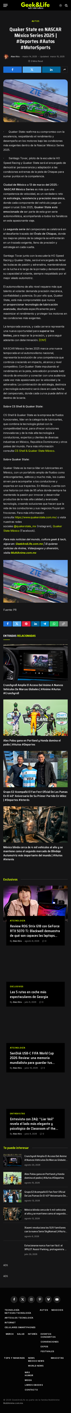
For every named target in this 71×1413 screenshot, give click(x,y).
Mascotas (57, 1358)
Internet (10, 1322)
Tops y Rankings (14, 1358)
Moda (28, 1380)
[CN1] (42, 340)
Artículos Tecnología (19, 1318)
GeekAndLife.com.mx (29, 543)
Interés (32, 1334)
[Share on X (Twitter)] (32, 70)
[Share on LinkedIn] (51, 70)
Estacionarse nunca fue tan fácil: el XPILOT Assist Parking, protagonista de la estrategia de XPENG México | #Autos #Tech (45, 1251)
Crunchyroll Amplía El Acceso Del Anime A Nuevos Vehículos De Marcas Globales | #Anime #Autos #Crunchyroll (33, 689)
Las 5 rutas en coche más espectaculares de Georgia (29, 994)
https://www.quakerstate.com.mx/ (36, 517)
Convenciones (50, 1342)
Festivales (47, 1351)
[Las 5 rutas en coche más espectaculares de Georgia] (35, 969)
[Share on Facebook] (12, 70)
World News (35, 1366)
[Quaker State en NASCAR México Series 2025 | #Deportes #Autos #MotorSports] (35, 121)
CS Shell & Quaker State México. (35, 450)
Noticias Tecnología (18, 1313)
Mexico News (36, 1361)
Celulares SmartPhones (20, 1327)
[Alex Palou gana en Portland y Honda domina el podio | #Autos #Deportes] (35, 717)
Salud (21, 1334)
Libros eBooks (34, 1385)
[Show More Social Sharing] (64, 70)
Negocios (57, 1310)
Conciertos (48, 1337)
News (31, 1358)
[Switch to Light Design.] (60, 5)
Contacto (31, 1390)
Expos (44, 1346)
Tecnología (12, 1310)
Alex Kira (15, 56)
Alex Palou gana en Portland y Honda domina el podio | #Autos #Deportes (32, 742)
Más (27, 1372)
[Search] (66, 5)
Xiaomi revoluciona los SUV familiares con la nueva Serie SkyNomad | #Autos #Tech (45, 1231)
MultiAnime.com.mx (23, 552)
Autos (35, 21)
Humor (29, 1375)
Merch (10, 1334)
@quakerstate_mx (25, 526)
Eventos (46, 1334)
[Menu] (5, 5)
